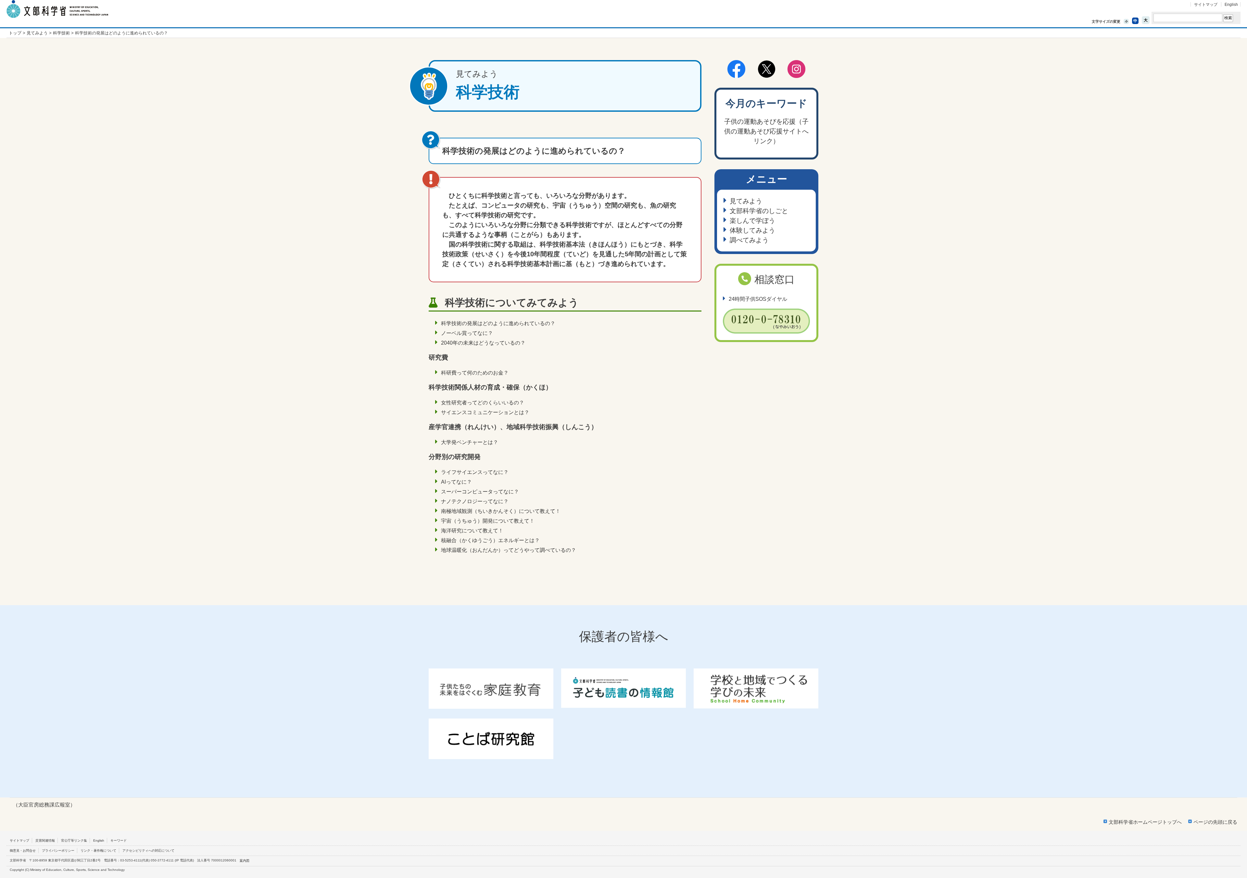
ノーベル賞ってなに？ (467, 333)
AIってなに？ (456, 482)
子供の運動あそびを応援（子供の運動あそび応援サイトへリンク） (766, 131)
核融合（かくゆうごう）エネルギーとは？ (490, 540)
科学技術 (61, 33)
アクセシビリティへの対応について (148, 850)
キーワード (118, 840)
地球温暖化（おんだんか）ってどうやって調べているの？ (508, 550)
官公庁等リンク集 (74, 840)
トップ (15, 33)
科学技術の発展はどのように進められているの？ (498, 323)
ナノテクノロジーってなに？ (475, 501)
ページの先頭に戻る (1215, 822)
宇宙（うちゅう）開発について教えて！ (488, 521)
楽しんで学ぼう (752, 220)
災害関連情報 (45, 840)
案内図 (244, 860)
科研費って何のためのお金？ (475, 372)
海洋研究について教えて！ (472, 530)
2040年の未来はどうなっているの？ (483, 343)
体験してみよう (752, 230)
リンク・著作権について (98, 850)
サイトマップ (1205, 4)
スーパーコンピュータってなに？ (480, 491)
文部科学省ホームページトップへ (1145, 822)
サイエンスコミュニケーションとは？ (485, 412)
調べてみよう (749, 240)
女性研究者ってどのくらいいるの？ (482, 402)
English (1231, 4)
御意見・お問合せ (23, 850)
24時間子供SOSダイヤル (758, 299)
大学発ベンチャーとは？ (469, 442)
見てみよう (37, 33)
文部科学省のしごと (759, 210)
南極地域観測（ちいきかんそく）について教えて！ (501, 511)
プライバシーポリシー (58, 850)
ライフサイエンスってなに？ (475, 472)
